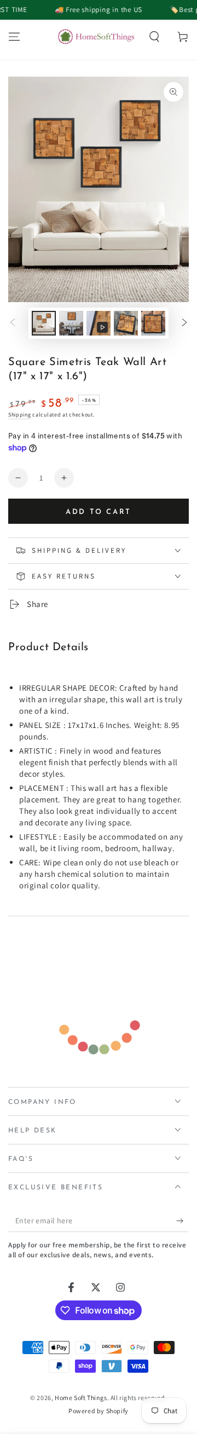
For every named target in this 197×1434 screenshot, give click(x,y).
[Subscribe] (182, 1221)
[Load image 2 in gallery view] (71, 323)
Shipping (19, 414)
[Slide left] (13, 323)
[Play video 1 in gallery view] (98, 323)
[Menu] (14, 36)
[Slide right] (184, 323)
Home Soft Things (81, 1397)
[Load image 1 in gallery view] (44, 323)
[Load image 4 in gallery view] (153, 323)
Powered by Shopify (98, 1411)
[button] (154, 36)
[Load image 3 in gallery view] (126, 323)
